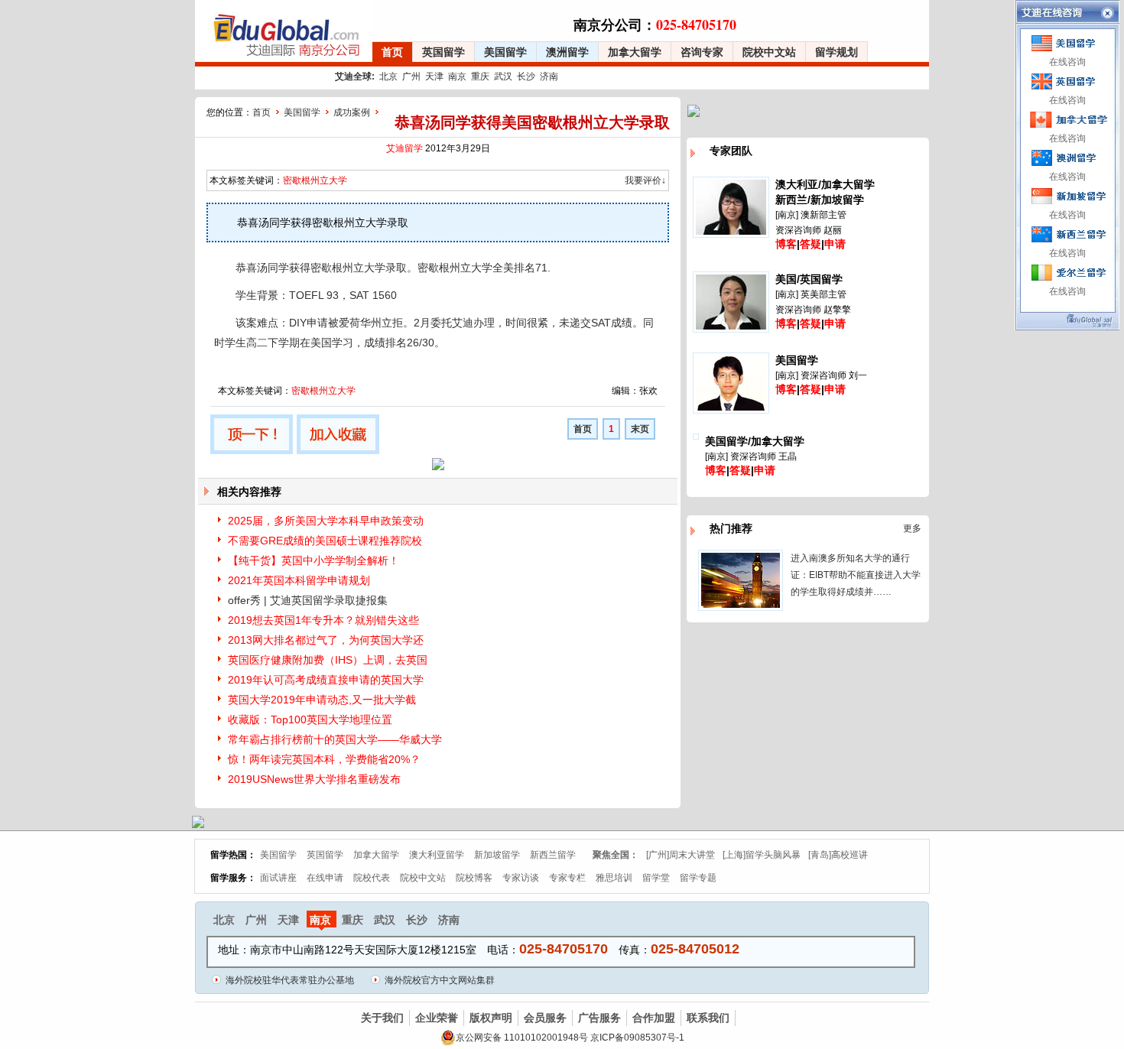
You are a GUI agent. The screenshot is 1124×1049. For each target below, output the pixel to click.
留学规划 (836, 52)
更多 (912, 528)
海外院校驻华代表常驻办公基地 (290, 980)
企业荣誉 (436, 1018)
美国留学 (505, 52)
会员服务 (545, 1018)
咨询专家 (702, 52)
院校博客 (474, 877)
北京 (388, 76)
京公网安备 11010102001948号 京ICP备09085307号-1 (570, 1037)
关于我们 (382, 1018)
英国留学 (443, 52)
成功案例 (351, 112)
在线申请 (325, 877)
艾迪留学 (404, 148)
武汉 (503, 76)
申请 (835, 244)
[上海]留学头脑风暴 (762, 854)
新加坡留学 (497, 854)
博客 (786, 244)
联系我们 (708, 1018)
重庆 (480, 76)
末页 (640, 429)
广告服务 (599, 1018)
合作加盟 (653, 1018)
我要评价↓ (645, 180)
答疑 (810, 244)
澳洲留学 (567, 52)
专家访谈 (520, 877)
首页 (392, 52)
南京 (457, 76)
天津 (434, 76)
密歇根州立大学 (315, 180)
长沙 (526, 76)
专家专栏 (567, 877)
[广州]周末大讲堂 (680, 854)
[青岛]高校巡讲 (838, 854)
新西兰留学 (553, 854)
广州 (411, 76)
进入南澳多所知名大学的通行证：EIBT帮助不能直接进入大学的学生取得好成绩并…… (856, 575)
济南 (549, 76)
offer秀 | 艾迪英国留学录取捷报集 (308, 600)
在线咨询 (1067, 62)
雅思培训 (614, 877)
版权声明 (490, 1018)
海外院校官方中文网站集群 (440, 980)
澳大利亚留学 (436, 854)
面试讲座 (278, 877)
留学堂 (656, 877)
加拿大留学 (634, 52)
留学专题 (698, 877)
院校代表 (371, 877)
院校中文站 (769, 52)
